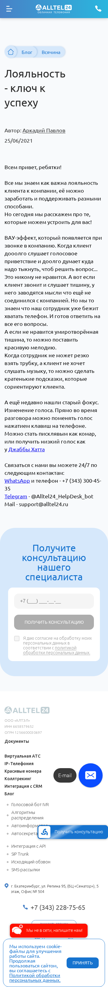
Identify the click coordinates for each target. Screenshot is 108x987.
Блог (27, 52)
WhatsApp (17, 480)
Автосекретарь (27, 833)
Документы (16, 741)
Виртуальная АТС (22, 756)
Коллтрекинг (17, 778)
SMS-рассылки (25, 869)
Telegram (15, 496)
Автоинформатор (29, 825)
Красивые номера (22, 771)
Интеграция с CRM (23, 786)
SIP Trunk (20, 853)
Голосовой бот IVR (30, 804)
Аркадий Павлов (43, 130)
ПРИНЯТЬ (83, 962)
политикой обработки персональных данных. (56, 650)
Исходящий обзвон (30, 861)
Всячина (51, 52)
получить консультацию (54, 622)
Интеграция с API (28, 846)
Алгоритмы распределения (27, 815)
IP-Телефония (19, 763)
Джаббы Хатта (26, 449)
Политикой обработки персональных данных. (35, 977)
